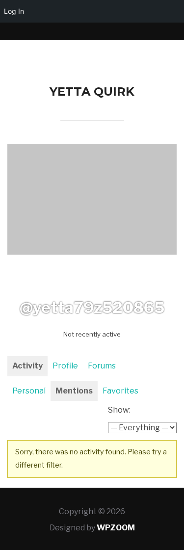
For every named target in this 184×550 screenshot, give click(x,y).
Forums (102, 365)
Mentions (74, 390)
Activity (27, 365)
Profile (65, 365)
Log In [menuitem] (14, 11)
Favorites (120, 390)
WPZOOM (116, 527)
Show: (119, 410)
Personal (29, 390)
